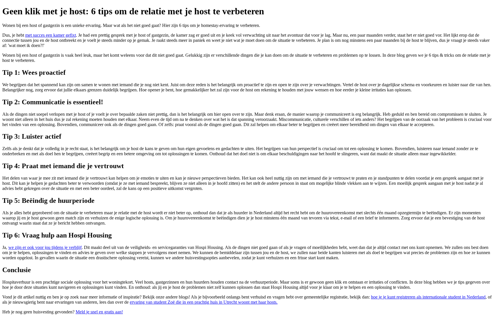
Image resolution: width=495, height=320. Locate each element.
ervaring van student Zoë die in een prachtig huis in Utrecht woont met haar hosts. (204, 302)
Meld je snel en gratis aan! (99, 311)
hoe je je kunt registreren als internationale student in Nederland (428, 297)
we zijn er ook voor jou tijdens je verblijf (45, 247)
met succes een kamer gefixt (50, 35)
